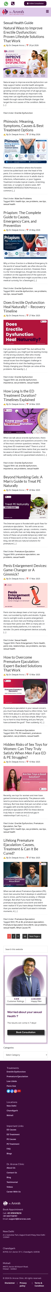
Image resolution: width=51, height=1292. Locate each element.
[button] (47, 11)
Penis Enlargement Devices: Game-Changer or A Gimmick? (25, 569)
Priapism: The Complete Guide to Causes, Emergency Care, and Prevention (22, 219)
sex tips (42, 201)
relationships (19, 646)
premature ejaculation (26, 554)
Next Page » (34, 936)
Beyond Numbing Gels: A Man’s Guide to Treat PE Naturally (22, 481)
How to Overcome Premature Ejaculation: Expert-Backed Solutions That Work (22, 663)
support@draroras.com (20, 1219)
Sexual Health (21, 640)
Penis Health (39, 643)
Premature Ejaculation (25, 551)
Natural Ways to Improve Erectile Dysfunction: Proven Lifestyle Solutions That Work (23, 34)
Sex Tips (17, 826)
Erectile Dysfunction (24, 113)
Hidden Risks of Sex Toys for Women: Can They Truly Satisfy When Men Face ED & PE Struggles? (25, 750)
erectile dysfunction (24, 291)
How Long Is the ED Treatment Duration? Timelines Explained (19, 395)
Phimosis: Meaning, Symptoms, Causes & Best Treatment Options (23, 125)
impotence (8, 382)
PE (17, 733)
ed (17, 379)
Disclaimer (10, 1283)
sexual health (9, 204)
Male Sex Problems (23, 198)
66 (25, 936)
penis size (7, 646)
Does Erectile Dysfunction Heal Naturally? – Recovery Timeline (24, 306)
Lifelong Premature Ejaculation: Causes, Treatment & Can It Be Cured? (20, 846)
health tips (20, 201)
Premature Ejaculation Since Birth (18, 925)
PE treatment (25, 733)
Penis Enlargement (24, 643)
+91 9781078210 (14, 1213)
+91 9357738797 (10, 1216)
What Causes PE (23, 927)
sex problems (32, 201)
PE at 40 (19, 922)
